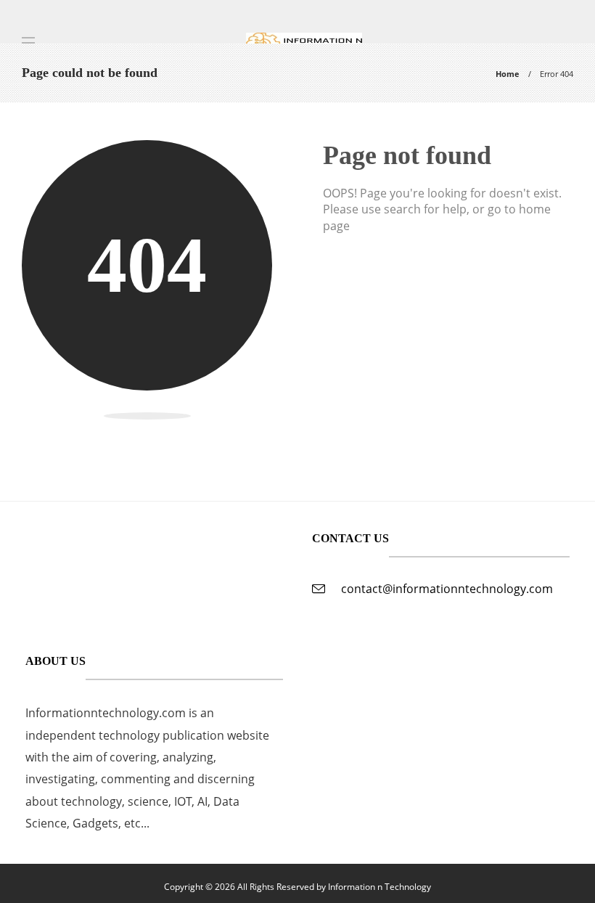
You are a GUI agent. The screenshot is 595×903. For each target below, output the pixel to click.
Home (508, 73)
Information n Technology (379, 886)
